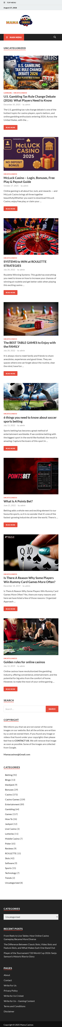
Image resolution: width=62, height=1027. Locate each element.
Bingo (8, 779)
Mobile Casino (12, 838)
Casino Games (12, 799)
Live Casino (10, 828)
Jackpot (9, 824)
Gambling (8, 93)
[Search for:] (31, 709)
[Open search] (55, 37)
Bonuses (9, 789)
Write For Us (10, 985)
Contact (8, 980)
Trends (8, 877)
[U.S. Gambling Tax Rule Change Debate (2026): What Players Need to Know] (31, 73)
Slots (7, 858)
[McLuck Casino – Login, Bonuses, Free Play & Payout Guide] (31, 154)
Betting (8, 774)
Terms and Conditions (14, 1006)
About (7, 975)
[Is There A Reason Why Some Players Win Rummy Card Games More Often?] (31, 553)
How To (9, 819)
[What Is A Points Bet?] (31, 476)
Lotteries (9, 833)
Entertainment (12, 804)
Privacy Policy (11, 990)
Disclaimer (9, 1011)
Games (8, 814)
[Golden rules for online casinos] (31, 637)
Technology (10, 873)
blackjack (9, 784)
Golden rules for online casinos (24, 662)
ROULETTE (10, 853)
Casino (8, 794)
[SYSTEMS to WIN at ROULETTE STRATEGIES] (31, 237)
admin (27, 104)
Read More (9, 126)
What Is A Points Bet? (18, 501)
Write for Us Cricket (14, 995)
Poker (8, 843)
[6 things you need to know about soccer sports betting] (31, 397)
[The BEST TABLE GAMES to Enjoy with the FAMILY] (31, 319)
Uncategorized (20, 93)
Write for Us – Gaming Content (19, 1001)
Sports (8, 868)
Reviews (9, 848)
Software (9, 863)
